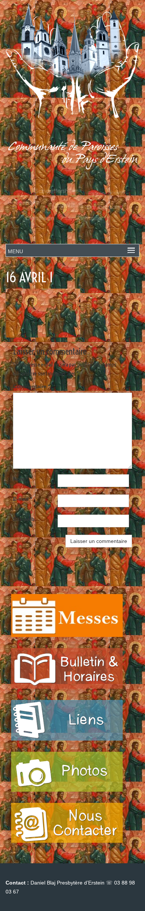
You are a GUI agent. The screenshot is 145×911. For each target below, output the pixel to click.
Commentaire (31, 386)
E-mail (22, 499)
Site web (24, 519)
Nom (20, 479)
